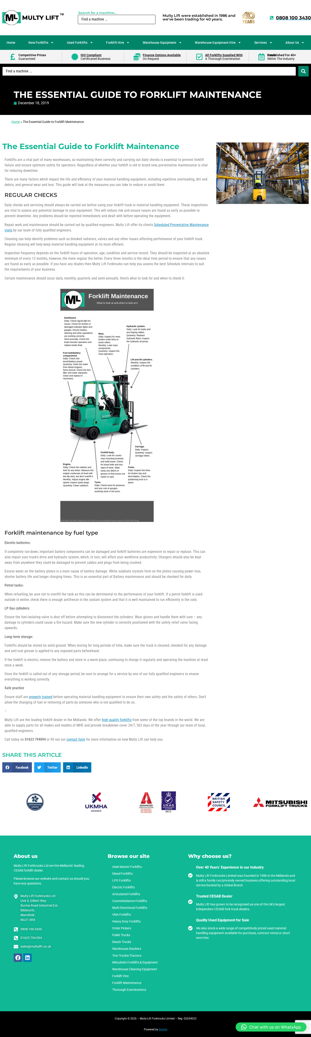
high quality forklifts (116, 720)
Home (11, 42)
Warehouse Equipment (159, 42)
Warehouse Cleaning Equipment (134, 969)
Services (260, 42)
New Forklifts (38, 42)
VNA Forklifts (121, 914)
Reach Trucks (121, 942)
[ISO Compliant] (74, 56)
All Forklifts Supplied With (224, 55)
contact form (75, 739)
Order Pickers (121, 928)
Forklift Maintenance (126, 983)
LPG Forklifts (121, 880)
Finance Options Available (162, 55)
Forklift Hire (115, 42)
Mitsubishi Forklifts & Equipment (135, 962)
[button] (17, 767)
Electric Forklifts (123, 887)
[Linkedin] (27, 957)
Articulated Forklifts (126, 894)
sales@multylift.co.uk (35, 946)
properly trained (40, 697)
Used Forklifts (77, 42)
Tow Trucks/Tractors (126, 955)
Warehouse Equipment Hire (215, 42)
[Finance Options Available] (136, 56)
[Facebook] (18, 957)
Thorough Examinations (129, 989)
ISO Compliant (91, 55)
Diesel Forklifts (122, 873)
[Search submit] (303, 71)
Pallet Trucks (121, 935)
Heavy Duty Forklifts (126, 921)
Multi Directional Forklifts (129, 908)
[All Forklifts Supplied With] (199, 56)
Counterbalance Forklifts (129, 901)
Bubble (163, 1029)
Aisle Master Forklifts (127, 867)
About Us (292, 42)
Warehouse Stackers (126, 949)
